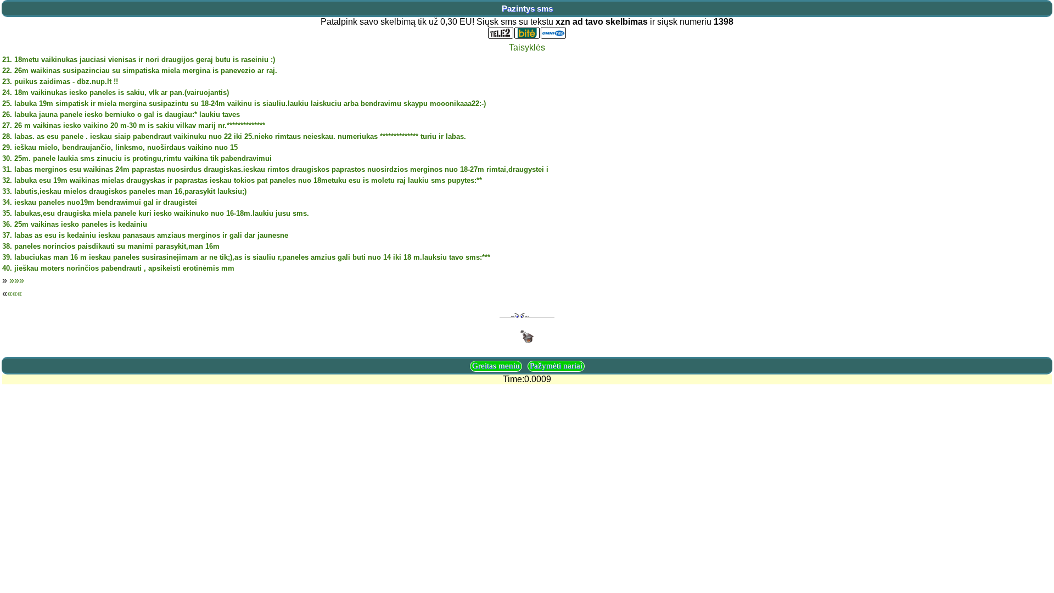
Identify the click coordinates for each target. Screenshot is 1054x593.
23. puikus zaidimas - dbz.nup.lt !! (60, 81)
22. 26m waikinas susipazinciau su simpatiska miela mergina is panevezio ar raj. (139, 70)
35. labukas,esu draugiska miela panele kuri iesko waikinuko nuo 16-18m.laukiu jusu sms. (155, 213)
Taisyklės (527, 47)
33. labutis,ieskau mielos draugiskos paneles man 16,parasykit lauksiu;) (124, 191)
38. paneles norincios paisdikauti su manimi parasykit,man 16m (111, 246)
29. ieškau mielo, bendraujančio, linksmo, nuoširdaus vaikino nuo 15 (120, 147)
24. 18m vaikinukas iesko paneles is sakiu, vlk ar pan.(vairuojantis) (115, 92)
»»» (16, 280)
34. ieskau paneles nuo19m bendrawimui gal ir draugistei (99, 202)
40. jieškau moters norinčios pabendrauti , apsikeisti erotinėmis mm (118, 268)
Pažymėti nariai (556, 365)
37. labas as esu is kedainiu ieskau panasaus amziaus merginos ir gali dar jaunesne (145, 235)
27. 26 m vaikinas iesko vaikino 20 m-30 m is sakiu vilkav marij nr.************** (133, 125)
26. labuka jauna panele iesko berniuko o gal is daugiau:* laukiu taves (121, 114)
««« (14, 293)
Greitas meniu (496, 365)
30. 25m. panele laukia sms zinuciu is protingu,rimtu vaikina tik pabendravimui (137, 158)
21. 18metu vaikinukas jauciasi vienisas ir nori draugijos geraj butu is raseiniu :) (138, 59)
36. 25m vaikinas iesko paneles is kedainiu (74, 224)
